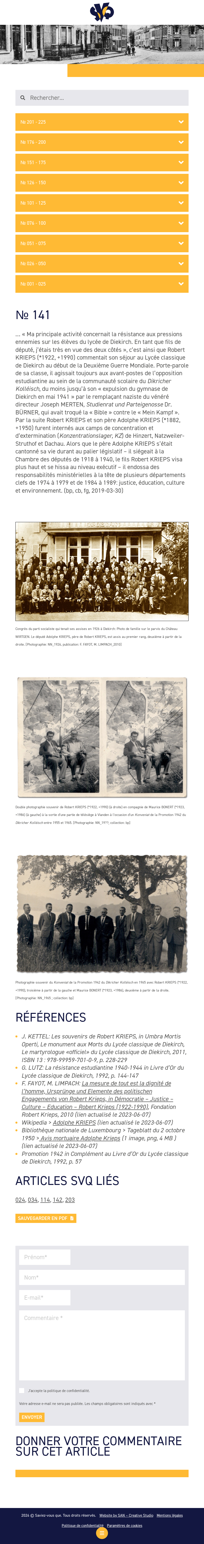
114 (45, 1200)
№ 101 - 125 (33, 203)
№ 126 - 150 (33, 182)
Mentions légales (170, 1515)
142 (57, 1200)
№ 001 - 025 (33, 284)
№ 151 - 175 (33, 162)
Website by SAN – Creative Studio (126, 1515)
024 (20, 1200)
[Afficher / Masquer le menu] (102, 1533)
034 (33, 1200)
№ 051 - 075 (33, 243)
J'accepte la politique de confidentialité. (59, 1390)
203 (70, 1200)
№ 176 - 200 (33, 142)
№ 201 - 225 (33, 122)
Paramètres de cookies (124, 1525)
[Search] (25, 97)
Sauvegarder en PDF (42, 1218)
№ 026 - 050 (33, 263)
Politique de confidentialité (82, 1525)
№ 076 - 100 (33, 223)
